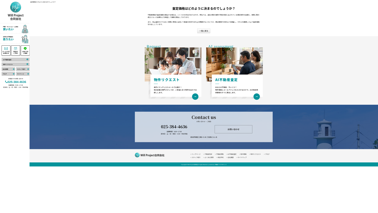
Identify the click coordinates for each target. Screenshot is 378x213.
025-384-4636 (174, 126)
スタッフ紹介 (196, 157)
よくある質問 (209, 157)
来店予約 (221, 157)
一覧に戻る (203, 30)
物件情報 (243, 154)
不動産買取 (220, 154)
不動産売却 (208, 154)
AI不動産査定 (232, 154)
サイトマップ (242, 157)
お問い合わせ (233, 129)
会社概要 (231, 157)
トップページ (196, 154)
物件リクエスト (256, 154)
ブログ (267, 154)
